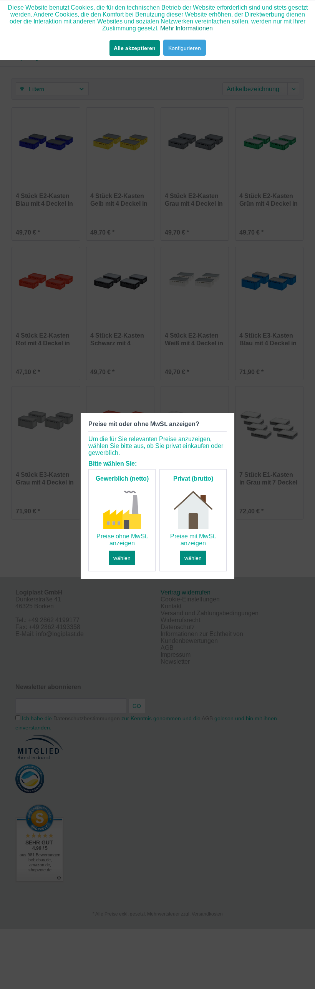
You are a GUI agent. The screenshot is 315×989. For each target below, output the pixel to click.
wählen (122, 558)
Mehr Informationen (186, 28)
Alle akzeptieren (135, 48)
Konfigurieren (184, 48)
